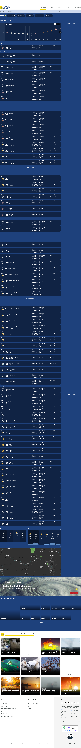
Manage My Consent (5, 710)
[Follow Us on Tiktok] (71, 703)
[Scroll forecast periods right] (60, 32)
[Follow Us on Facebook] (62, 703)
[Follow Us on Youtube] (68, 703)
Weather (4, 11)
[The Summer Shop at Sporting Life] (76, 615)
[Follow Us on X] (78, 703)
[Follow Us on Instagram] (65, 703)
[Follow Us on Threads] (74, 703)
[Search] (72, 7)
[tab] (55, 24)
